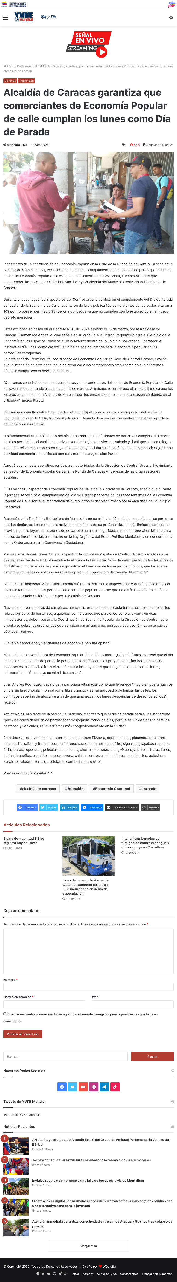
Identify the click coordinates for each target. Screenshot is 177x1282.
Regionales (25, 66)
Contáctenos (129, 1274)
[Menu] (5, 19)
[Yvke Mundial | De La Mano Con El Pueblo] (36, 17)
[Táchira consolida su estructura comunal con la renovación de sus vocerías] (16, 1166)
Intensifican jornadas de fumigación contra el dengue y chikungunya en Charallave (145, 842)
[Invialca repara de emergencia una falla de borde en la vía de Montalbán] (16, 1186)
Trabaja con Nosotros (157, 1274)
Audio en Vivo (107, 1274)
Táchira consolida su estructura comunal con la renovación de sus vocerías (91, 1160)
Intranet (88, 1274)
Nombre (10, 980)
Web (95, 997)
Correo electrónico (18, 997)
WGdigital (109, 1266)
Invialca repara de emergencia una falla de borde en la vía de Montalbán (88, 1180)
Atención (76, 788)
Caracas (10, 80)
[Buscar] (171, 19)
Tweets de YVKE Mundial (21, 1114)
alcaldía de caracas (39, 788)
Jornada (149, 788)
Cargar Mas (88, 1246)
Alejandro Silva (17, 144)
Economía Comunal (112, 788)
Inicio (10, 66)
